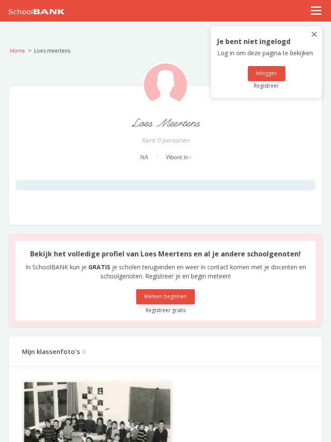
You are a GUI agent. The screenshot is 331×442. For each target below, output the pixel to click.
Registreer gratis (166, 310)
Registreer (266, 85)
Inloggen (266, 73)
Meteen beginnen (165, 296)
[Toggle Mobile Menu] (316, 10)
